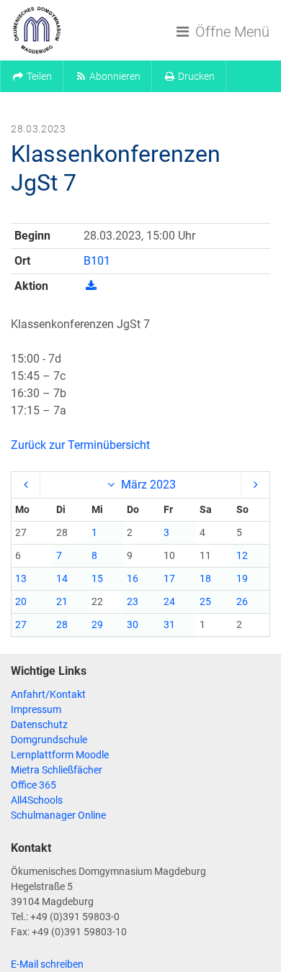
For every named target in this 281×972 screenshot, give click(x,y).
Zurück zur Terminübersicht (80, 445)
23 (132, 601)
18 (205, 578)
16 (132, 578)
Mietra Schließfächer (56, 770)
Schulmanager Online (58, 815)
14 (62, 578)
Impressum (36, 709)
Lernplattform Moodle (60, 754)
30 (132, 624)
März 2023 (147, 484)
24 (169, 601)
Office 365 (33, 785)
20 (21, 601)
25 (205, 601)
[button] (32, 76)
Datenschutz (39, 724)
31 (169, 624)
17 (169, 578)
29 (97, 624)
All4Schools (37, 800)
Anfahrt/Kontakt (48, 694)
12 (242, 555)
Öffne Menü (230, 31)
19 (242, 578)
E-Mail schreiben (47, 964)
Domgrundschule (49, 739)
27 (21, 624)
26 (242, 601)
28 (62, 624)
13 (21, 578)
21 (62, 601)
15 (97, 578)
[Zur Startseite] (37, 30)
